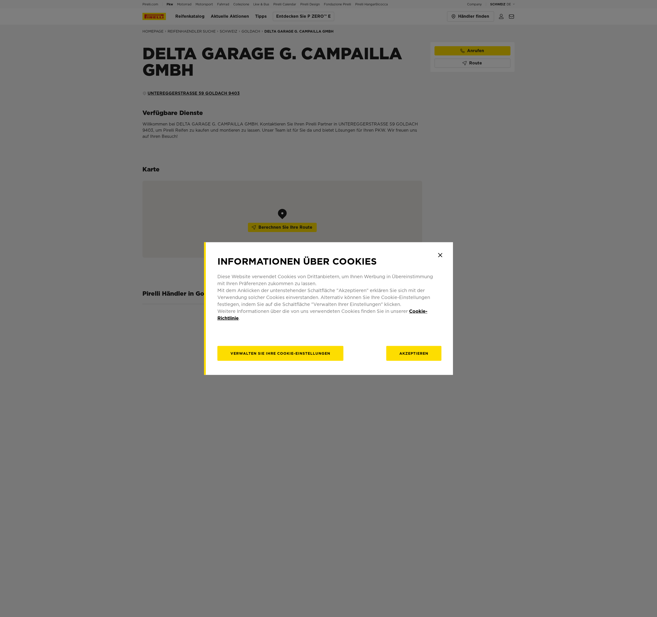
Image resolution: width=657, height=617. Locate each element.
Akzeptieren (413, 353)
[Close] (440, 255)
